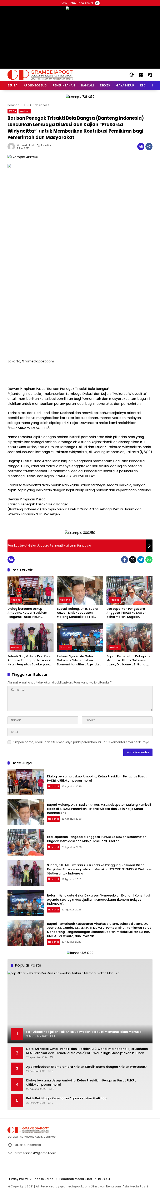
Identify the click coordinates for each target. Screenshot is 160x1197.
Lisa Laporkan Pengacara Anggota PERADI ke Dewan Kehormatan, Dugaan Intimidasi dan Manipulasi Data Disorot (126, 613)
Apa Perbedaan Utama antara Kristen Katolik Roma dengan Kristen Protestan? (86, 1067)
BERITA (12, 111)
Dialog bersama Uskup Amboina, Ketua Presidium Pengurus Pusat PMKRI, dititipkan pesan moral (27, 613)
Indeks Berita (44, 1179)
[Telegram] (140, 559)
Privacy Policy (18, 1179)
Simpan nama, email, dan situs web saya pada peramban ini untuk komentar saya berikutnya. (81, 742)
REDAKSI (104, 1179)
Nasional (25, 111)
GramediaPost (25, 145)
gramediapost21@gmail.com (35, 1153)
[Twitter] (132, 559)
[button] (131, 74)
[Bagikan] (148, 146)
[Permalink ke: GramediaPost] (12, 146)
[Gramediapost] (40, 75)
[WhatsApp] (148, 559)
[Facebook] (124, 559)
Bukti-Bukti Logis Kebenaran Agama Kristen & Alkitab (66, 1098)
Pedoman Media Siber (75, 1179)
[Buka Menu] (140, 74)
